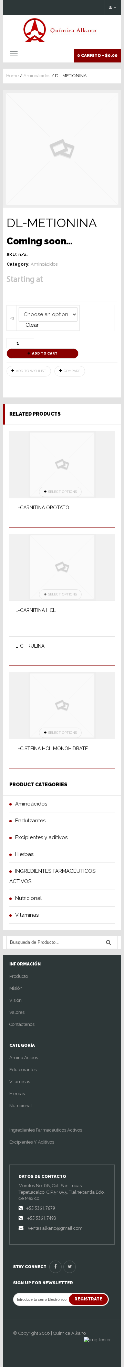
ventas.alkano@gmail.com (55, 1228)
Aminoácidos (36, 75)
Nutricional (20, 1105)
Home (12, 75)
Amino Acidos (23, 1057)
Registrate (88, 1299)
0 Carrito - (97, 55)
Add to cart (45, 353)
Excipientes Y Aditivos (31, 1142)
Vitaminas (19, 1081)
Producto (18, 976)
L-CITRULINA (30, 646)
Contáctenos (21, 1024)
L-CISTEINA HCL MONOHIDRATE (52, 748)
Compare (72, 371)
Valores (16, 1012)
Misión (15, 988)
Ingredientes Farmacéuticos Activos (45, 1130)
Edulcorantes (23, 1069)
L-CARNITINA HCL (36, 610)
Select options (62, 492)
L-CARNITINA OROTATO (42, 507)
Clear (32, 325)
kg (12, 318)
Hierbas (17, 1093)
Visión (15, 1000)
